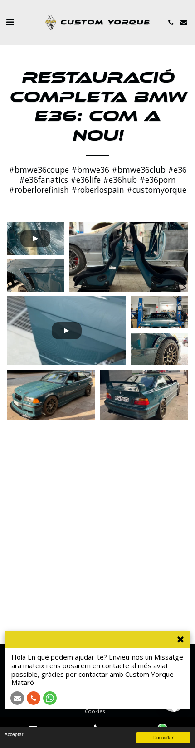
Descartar (163, 737)
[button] (10, 22)
